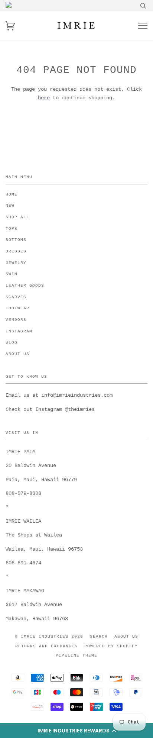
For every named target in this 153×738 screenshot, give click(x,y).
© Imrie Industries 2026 (49, 636)
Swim (11, 274)
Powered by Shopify (111, 646)
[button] (76, 730)
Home (11, 194)
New (10, 205)
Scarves (16, 297)
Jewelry (16, 263)
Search (99, 636)
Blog (11, 342)
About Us (17, 354)
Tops (11, 228)
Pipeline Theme (76, 655)
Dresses (16, 251)
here (44, 98)
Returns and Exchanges (46, 646)
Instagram (19, 331)
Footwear (17, 308)
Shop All (17, 217)
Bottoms (16, 240)
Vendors (16, 320)
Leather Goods (25, 285)
